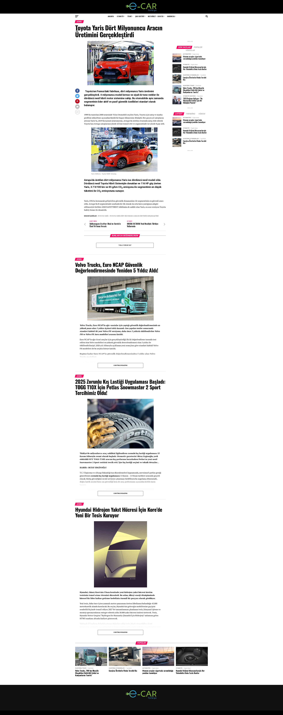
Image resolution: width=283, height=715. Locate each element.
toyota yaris (103, 216)
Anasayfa (111, 16)
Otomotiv (120, 16)
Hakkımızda (171, 16)
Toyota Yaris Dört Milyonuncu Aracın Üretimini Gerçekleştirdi (134, 216)
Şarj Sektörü (139, 16)
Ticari (129, 16)
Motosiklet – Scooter (155, 16)
